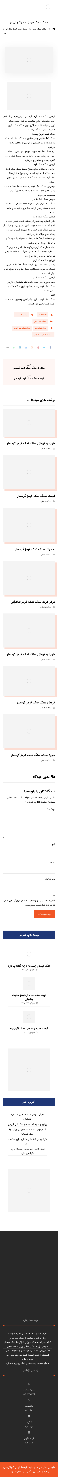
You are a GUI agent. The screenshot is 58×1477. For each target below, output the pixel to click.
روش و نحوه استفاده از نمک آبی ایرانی (27, 1124)
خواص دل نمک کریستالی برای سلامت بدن (27, 1141)
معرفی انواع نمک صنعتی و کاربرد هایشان (27, 1117)
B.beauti (43, 314)
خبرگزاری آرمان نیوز (31, 1472)
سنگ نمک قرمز (40, 321)
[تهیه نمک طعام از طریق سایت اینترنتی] (29, 983)
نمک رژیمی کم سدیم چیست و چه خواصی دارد (27, 1151)
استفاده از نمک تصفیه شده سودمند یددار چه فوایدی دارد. (27, 1357)
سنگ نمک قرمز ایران (22, 328)
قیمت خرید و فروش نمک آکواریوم (29, 1028)
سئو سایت (33, 1467)
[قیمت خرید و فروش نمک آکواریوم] (29, 1017)
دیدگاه (51, 809)
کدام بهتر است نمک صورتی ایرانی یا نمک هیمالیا (27, 1132)
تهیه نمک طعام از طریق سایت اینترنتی (29, 997)
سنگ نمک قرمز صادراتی (43, 334)
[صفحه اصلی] (53, 29)
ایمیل (52, 861)
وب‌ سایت (50, 879)
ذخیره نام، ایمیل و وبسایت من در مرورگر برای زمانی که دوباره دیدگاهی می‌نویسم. (29, 903)
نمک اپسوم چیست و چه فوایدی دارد (29, 966)
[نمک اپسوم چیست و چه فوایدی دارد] (29, 954)
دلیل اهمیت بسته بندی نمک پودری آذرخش (27, 1363)
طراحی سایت (48, 1467)
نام (53, 844)
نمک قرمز (38, 117)
